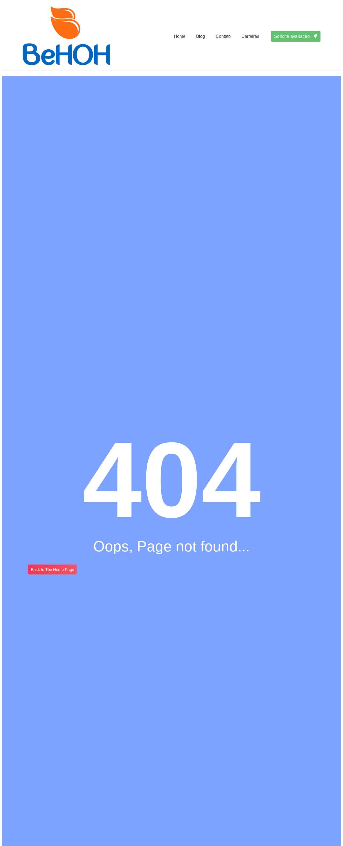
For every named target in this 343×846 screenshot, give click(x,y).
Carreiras (250, 36)
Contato (223, 36)
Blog (200, 36)
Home (179, 36)
